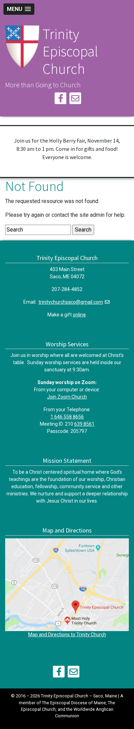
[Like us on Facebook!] (60, 99)
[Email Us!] (75, 99)
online (79, 314)
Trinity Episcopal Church (70, 51)
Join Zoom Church (67, 397)
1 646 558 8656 (67, 416)
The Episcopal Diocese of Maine (74, 702)
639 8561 (84, 424)
